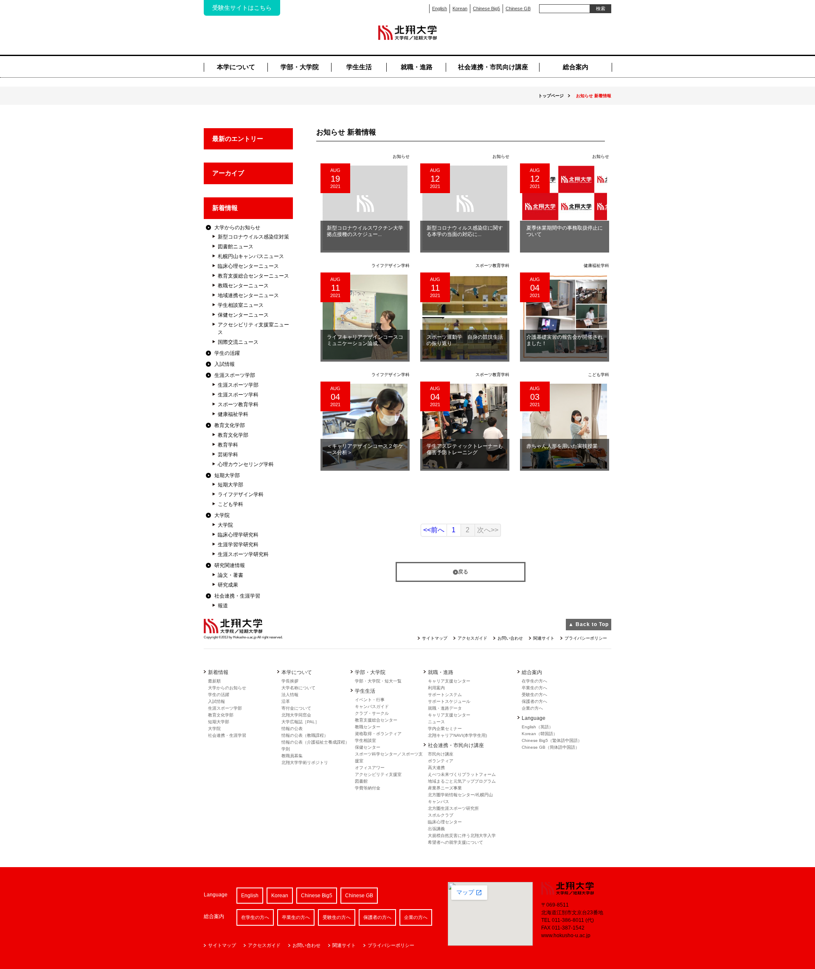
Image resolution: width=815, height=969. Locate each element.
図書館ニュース (235, 247)
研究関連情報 (229, 565)
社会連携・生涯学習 (237, 596)
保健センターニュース (243, 315)
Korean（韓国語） (539, 733)
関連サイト (543, 638)
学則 (285, 749)
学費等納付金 (367, 788)
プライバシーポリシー (586, 638)
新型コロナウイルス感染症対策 (253, 237)
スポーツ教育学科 (238, 404)
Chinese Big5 (486, 8)
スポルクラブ (440, 815)
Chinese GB (518, 8)
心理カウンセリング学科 (246, 464)
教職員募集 (292, 755)
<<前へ (433, 530)
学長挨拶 (289, 681)
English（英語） (537, 727)
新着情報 (225, 207)
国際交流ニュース (238, 342)
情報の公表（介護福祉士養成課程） (315, 742)
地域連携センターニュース (248, 295)
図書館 (361, 781)
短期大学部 (227, 475)
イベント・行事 (370, 699)
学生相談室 (365, 740)
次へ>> (487, 530)
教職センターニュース (243, 286)
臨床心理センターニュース (248, 266)
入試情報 (224, 364)
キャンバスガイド (372, 706)
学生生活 (359, 66)
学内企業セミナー (445, 728)
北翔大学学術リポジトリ (304, 762)
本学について (236, 66)
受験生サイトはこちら (242, 7)
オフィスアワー (370, 767)
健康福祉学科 (233, 414)
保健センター (367, 747)
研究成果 (228, 585)
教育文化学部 (229, 425)
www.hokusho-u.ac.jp (565, 935)
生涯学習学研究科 (238, 545)
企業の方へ (532, 708)
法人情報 (289, 694)
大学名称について (298, 687)
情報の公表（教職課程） (304, 735)
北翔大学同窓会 (296, 715)
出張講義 (436, 828)
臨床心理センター (445, 822)
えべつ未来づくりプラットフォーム (462, 774)
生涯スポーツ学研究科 (243, 554)
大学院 (222, 515)
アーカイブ (228, 173)
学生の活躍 (227, 353)
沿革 (285, 701)
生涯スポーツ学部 (234, 375)
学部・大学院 (300, 66)
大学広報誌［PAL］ (300, 721)
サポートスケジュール (449, 701)
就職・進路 (417, 66)
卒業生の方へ (534, 687)
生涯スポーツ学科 (238, 395)
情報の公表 (292, 728)
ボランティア (440, 760)
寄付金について (296, 708)
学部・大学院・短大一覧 (378, 681)
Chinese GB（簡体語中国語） (550, 747)
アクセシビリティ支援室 (378, 774)
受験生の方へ (534, 694)
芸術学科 (228, 455)
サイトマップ (434, 638)
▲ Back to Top (588, 624)
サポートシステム (445, 694)
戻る (463, 572)
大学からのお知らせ (237, 227)
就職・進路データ (445, 708)
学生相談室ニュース (241, 305)
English (439, 8)
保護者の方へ (534, 701)
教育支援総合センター (376, 720)
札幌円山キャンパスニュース (251, 256)
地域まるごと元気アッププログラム (462, 781)
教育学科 (228, 445)
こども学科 (230, 504)
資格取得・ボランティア (378, 733)
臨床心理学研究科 (238, 535)
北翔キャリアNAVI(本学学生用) (457, 735)
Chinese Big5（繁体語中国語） (552, 740)
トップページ (551, 95)
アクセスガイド (472, 638)
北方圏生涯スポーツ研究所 (453, 808)
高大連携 (436, 767)
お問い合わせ (510, 638)
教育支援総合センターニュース (253, 276)
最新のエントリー (237, 138)
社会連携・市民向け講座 (493, 66)
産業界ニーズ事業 (445, 788)
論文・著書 (230, 575)
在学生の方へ (534, 681)
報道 (223, 606)
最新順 (214, 681)
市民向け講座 (440, 754)
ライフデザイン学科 (241, 494)
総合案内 (575, 66)
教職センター (367, 727)
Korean (459, 8)
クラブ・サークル (372, 713)
